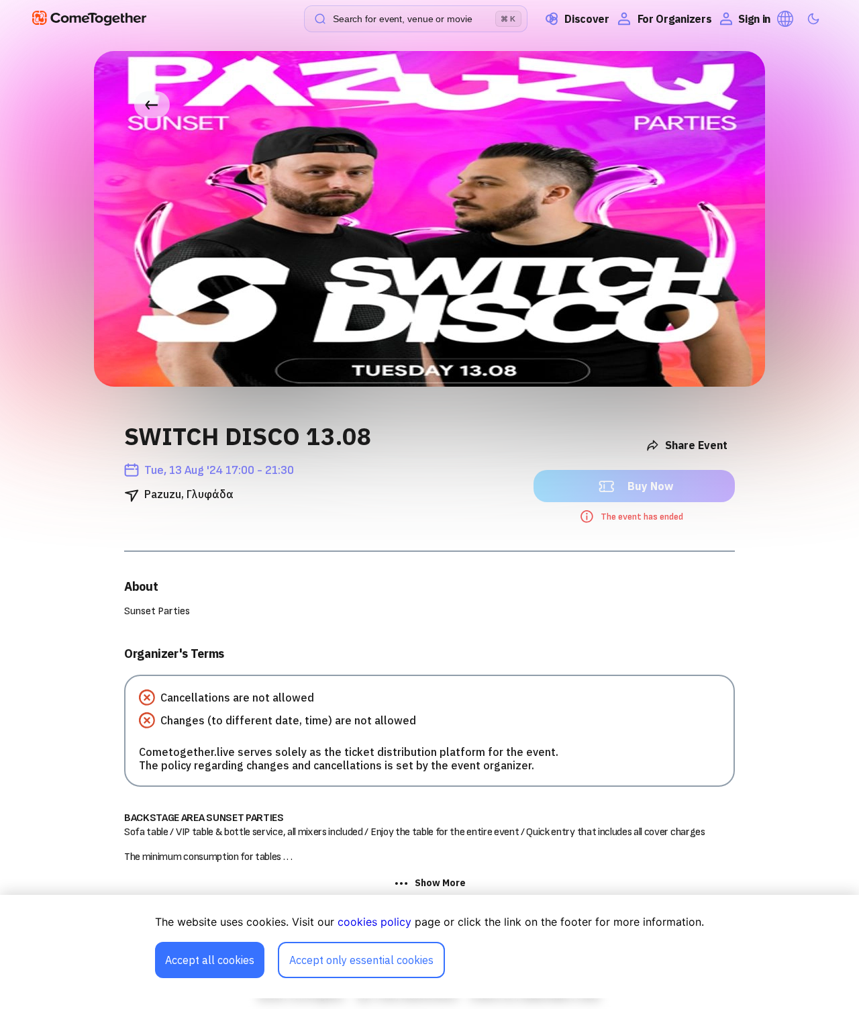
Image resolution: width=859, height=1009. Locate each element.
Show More (440, 883)
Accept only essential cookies (361, 960)
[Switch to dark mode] (813, 18)
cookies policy (374, 921)
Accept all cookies (209, 960)
